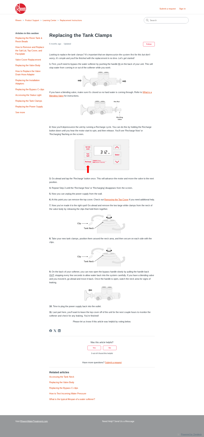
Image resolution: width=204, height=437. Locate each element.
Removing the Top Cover (116, 199)
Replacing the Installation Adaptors (27, 82)
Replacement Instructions (71, 20)
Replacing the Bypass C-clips (29, 89)
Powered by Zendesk (191, 434)
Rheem (18, 20)
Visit (31, 421)
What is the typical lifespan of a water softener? (72, 399)
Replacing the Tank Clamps (28, 101)
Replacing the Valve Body (27, 65)
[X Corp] (55, 330)
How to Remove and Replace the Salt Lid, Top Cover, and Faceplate (29, 50)
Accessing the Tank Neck (61, 376)
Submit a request (167, 8)
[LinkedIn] (59, 330)
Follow (149, 44)
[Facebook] (50, 330)
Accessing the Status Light (28, 95)
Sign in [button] (182, 8)
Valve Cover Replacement (28, 59)
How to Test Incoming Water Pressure (67, 393)
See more (20, 112)
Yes (94, 348)
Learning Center (49, 20)
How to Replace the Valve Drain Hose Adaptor (27, 73)
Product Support (32, 20)
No (110, 348)
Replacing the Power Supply (29, 106)
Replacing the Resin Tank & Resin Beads (28, 40)
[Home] (20, 8)
